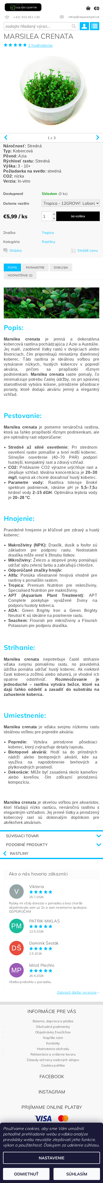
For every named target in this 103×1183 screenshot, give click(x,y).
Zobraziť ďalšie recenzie (77, 992)
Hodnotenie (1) (20, 275)
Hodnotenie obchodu (53, 1049)
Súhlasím (76, 1173)
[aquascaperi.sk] (24, 6)
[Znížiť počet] (54, 218)
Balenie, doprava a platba (53, 1021)
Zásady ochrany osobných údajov (53, 1060)
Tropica (48, 232)
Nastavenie (51, 1157)
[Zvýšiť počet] (54, 214)
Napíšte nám (53, 1038)
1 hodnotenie (40, 45)
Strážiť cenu (88, 250)
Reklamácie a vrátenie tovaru (53, 1054)
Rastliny (48, 241)
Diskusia (61, 267)
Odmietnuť (26, 1173)
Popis (12, 267)
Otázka (16, 250)
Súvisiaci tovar (22, 835)
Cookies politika (53, 1065)
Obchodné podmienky (53, 1027)
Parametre (35, 267)
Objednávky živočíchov (53, 1032)
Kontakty (53, 1043)
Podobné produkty (27, 844)
